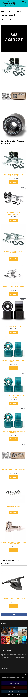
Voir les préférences (14, 691)
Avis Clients (6, 668)
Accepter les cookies (14, 683)
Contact (5, 672)
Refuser (14, 687)
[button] (26, 674)
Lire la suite (13, 182)
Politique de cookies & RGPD (14, 694)
